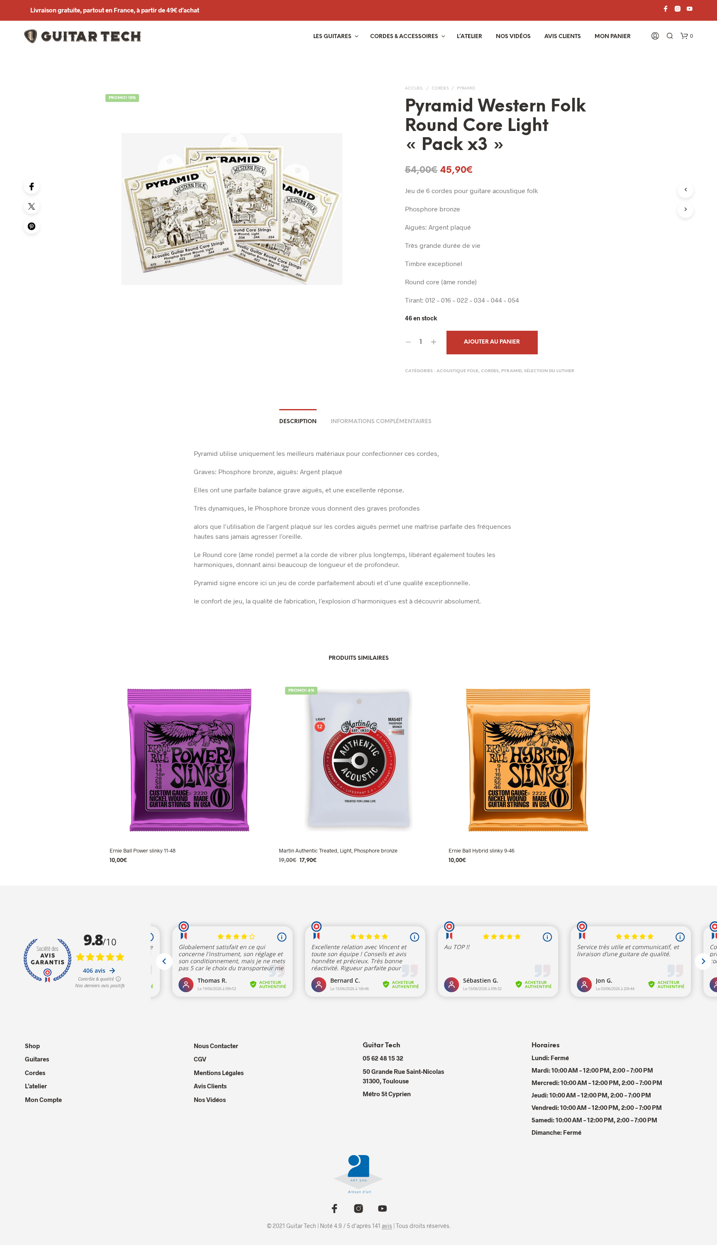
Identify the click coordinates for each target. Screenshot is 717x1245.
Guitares (37, 1059)
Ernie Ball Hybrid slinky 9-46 (482, 850)
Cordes (440, 88)
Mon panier (613, 36)
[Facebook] (31, 186)
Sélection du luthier (549, 371)
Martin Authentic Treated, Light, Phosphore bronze (338, 850)
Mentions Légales (219, 1072)
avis (387, 1226)
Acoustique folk (457, 371)
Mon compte (43, 1099)
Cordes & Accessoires (404, 36)
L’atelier (469, 36)
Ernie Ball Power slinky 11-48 (143, 850)
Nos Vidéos (210, 1099)
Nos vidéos (513, 36)
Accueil (414, 88)
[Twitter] (31, 206)
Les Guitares (332, 36)
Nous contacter (216, 1045)
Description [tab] (298, 421)
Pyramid (466, 88)
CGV (200, 1059)
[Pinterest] (31, 226)
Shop (32, 1045)
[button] (686, 36)
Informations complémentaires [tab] (381, 421)
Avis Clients (562, 36)
